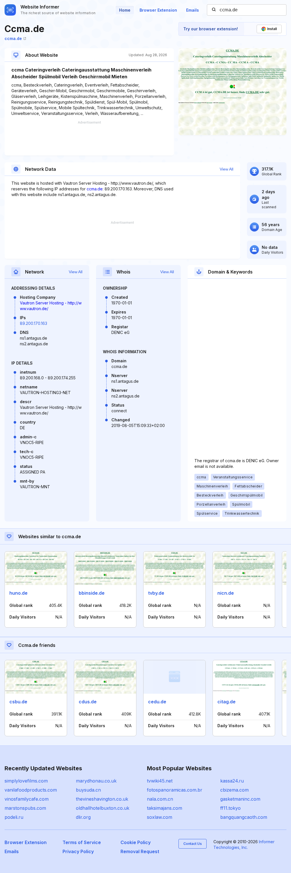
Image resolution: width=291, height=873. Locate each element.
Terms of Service (82, 842)
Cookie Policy (135, 842)
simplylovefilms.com (26, 781)
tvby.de (156, 593)
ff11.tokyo (230, 808)
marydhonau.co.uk (96, 781)
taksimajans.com (164, 808)
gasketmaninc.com (240, 799)
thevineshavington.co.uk (102, 799)
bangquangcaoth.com (243, 817)
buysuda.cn (88, 790)
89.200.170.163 (33, 323)
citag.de (226, 701)
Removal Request (139, 851)
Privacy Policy (78, 851)
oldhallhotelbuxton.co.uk (102, 808)
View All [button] (226, 169)
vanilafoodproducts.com (31, 790)
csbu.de (18, 701)
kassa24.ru (232, 781)
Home (124, 10)
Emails (192, 10)
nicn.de (225, 593)
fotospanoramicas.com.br (174, 790)
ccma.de (13, 38)
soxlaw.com (159, 817)
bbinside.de (92, 593)
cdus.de (88, 701)
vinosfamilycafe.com (27, 799)
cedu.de (157, 701)
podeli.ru (14, 817)
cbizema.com (234, 790)
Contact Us (192, 844)
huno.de (18, 593)
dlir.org (83, 817)
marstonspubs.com (25, 808)
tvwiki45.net (159, 781)
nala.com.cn (160, 799)
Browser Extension (158, 10)
